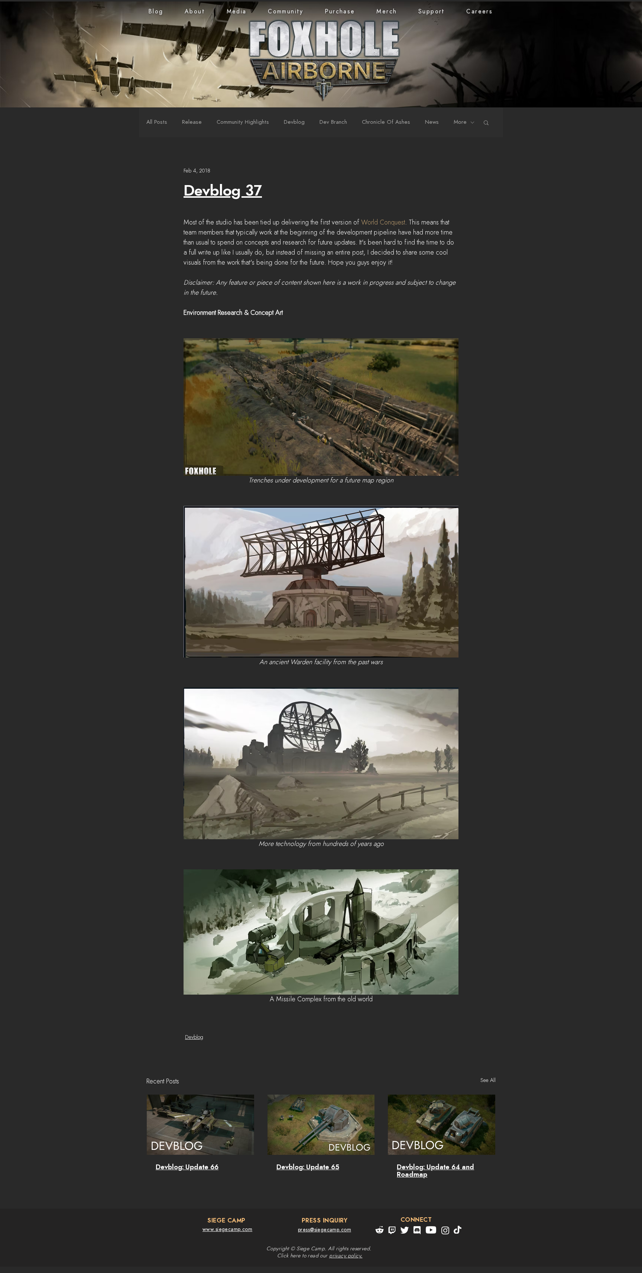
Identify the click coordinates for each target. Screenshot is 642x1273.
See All (488, 1080)
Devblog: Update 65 (307, 1167)
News (432, 122)
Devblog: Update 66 (187, 1167)
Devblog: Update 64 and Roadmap (435, 1171)
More (460, 122)
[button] (194, 11)
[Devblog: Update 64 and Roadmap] (441, 1125)
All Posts (156, 122)
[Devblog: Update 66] (200, 1125)
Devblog (294, 122)
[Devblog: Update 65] (321, 1125)
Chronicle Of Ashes (386, 122)
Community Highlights (243, 122)
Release (192, 122)
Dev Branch (333, 122)
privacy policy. (345, 1256)
